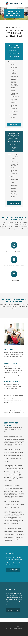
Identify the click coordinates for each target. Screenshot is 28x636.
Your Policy (15, 626)
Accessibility (22, 626)
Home (3, 626)
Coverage (9, 626)
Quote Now (14, 124)
